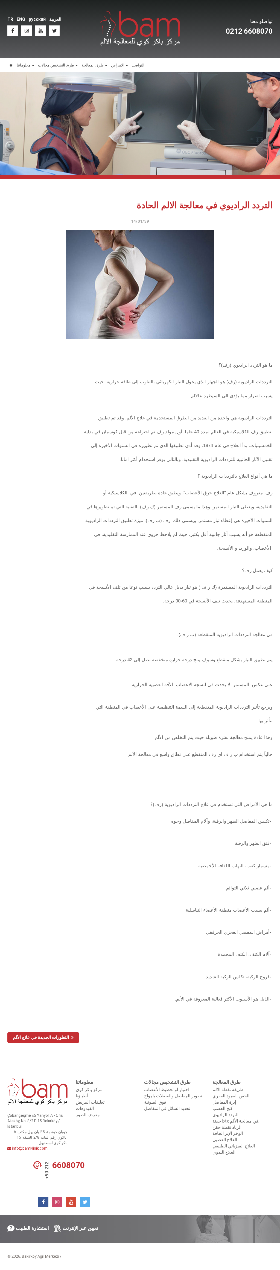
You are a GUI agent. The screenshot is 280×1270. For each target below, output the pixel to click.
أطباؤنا (82, 1095)
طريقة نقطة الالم (228, 1089)
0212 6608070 (249, 31)
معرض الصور (88, 1114)
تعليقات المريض (90, 1102)
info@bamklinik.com (29, 1148)
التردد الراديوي (225, 1114)
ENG (21, 19)
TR (10, 19)
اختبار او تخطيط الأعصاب (166, 1089)
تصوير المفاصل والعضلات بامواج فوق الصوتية (173, 1099)
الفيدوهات (85, 1108)
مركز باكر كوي (89, 1089)
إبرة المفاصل (224, 1102)
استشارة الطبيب (32, 1228)
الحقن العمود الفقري (230, 1095)
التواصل (138, 65)
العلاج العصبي (224, 1139)
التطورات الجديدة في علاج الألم (41, 1037)
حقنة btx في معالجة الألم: (235, 1121)
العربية (55, 19)
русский (37, 19)
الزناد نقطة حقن (226, 1127)
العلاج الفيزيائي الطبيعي (233, 1146)
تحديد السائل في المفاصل (167, 1108)
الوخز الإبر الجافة (227, 1133)
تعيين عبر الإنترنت (80, 1228)
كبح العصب (222, 1108)
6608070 (68, 1165)
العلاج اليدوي (223, 1152)
